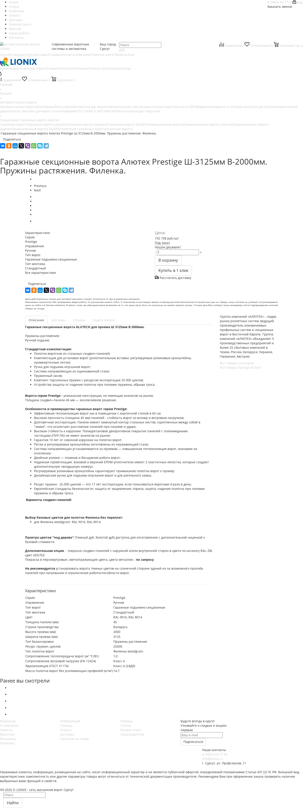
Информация (70, 721)
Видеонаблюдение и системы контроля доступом (235, 107)
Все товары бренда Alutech (241, 367)
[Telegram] (46, 145)
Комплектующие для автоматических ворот (139, 107)
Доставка (67, 734)
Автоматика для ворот (89, 107)
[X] (21, 145)
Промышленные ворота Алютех (207, 124)
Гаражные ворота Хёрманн (87, 124)
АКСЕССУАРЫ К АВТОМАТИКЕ (95, 111)
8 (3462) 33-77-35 (280, 2)
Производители (132, 734)
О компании (9, 725)
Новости (6, 730)
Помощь (66, 725)
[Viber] (27, 145)
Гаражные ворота (13, 124)
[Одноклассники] (9, 145)
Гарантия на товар (74, 739)
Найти (13, 802)
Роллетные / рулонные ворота (82, 129)
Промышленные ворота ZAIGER (35, 129)
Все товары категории (237, 363)
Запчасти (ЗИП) (185, 107)
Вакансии (7, 734)
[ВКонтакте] (2, 145)
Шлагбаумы (46, 107)
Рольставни (63, 107)
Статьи (125, 725)
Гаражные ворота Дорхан (46, 124)
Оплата (65, 730)
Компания (8, 721)
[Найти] (122, 50)
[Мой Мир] (15, 145)
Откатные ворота (119, 129)
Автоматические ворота (18, 107)
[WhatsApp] (33, 145)
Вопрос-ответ (130, 730)
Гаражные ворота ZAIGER (127, 124)
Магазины (8, 739)
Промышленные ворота (164, 124)
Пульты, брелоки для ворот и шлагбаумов (41, 111)
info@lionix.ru (212, 759)
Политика (7, 743)
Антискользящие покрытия (139, 111)
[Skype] (40, 145)
